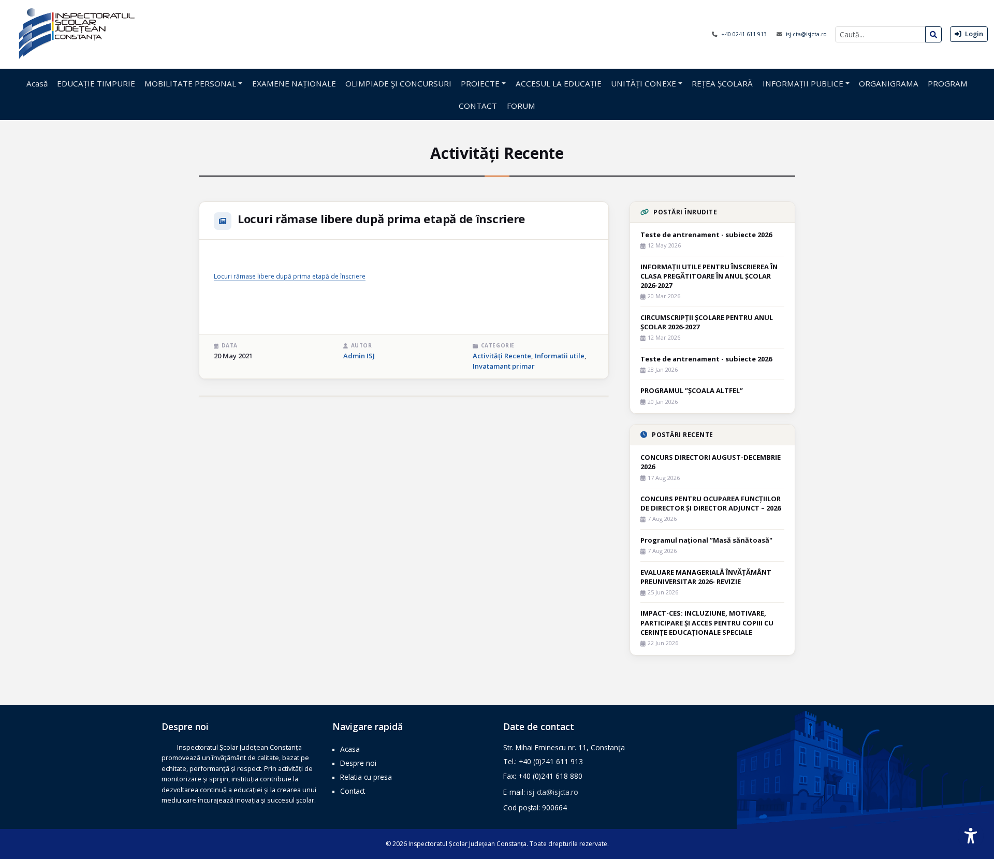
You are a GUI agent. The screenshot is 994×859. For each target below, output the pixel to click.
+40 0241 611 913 (744, 34)
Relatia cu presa (366, 777)
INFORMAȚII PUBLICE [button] (803, 83)
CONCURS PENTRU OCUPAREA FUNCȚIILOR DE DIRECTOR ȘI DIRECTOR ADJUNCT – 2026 (710, 503)
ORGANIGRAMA (888, 83)
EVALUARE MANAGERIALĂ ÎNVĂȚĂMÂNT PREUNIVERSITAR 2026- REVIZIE (705, 576)
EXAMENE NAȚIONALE (294, 83)
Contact (352, 791)
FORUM (521, 105)
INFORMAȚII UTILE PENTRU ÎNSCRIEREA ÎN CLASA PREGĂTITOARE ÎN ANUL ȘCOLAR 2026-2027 (709, 276)
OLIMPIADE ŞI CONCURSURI (398, 83)
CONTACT (478, 105)
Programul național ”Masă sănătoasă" (706, 540)
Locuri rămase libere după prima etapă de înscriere (290, 276)
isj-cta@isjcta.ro (806, 34)
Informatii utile (559, 355)
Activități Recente (502, 355)
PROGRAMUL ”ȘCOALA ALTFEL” (691, 390)
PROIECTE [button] (480, 83)
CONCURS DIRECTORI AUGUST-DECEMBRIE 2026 (710, 462)
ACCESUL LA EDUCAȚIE (559, 83)
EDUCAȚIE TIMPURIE (96, 83)
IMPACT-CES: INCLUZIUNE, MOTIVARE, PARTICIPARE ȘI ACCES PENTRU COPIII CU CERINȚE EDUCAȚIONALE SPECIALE (706, 622)
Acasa (350, 749)
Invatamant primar (504, 366)
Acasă (37, 83)
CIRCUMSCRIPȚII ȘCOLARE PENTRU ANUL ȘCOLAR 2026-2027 (706, 322)
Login (973, 33)
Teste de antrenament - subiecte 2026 (706, 234)
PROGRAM (948, 83)
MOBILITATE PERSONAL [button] (190, 83)
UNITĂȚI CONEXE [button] (643, 83)
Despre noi (358, 763)
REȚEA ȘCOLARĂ (722, 83)
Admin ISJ (359, 355)
